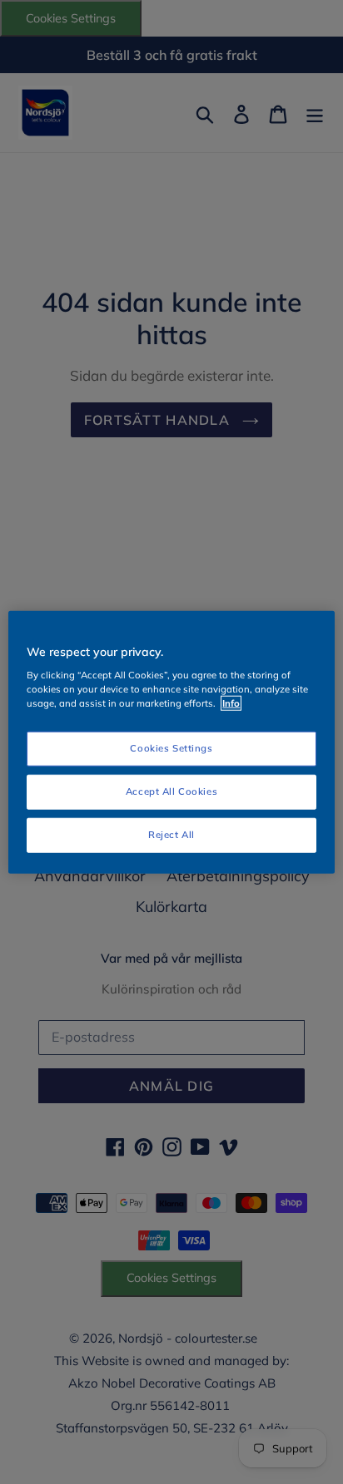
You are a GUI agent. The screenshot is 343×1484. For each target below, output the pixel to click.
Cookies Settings (171, 748)
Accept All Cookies (171, 791)
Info (231, 703)
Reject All (171, 835)
